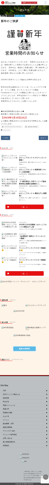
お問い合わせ (7, 438)
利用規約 (6, 445)
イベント (6, 420)
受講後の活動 (7, 412)
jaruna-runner (32, 126)
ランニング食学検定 (10, 434)
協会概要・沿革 (8, 423)
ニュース (10, 15)
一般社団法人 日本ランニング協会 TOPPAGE (9, 475)
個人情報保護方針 (9, 442)
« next (5, 138)
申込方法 (6, 401)
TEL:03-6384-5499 (29, 477)
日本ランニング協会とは (11, 394)
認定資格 (6, 398)
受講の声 (6, 409)
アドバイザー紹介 (9, 431)
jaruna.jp (19, 483)
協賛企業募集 (7, 427)
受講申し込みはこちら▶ (29, 2)
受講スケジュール (9, 405)
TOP (3, 15)
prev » (43, 138)
